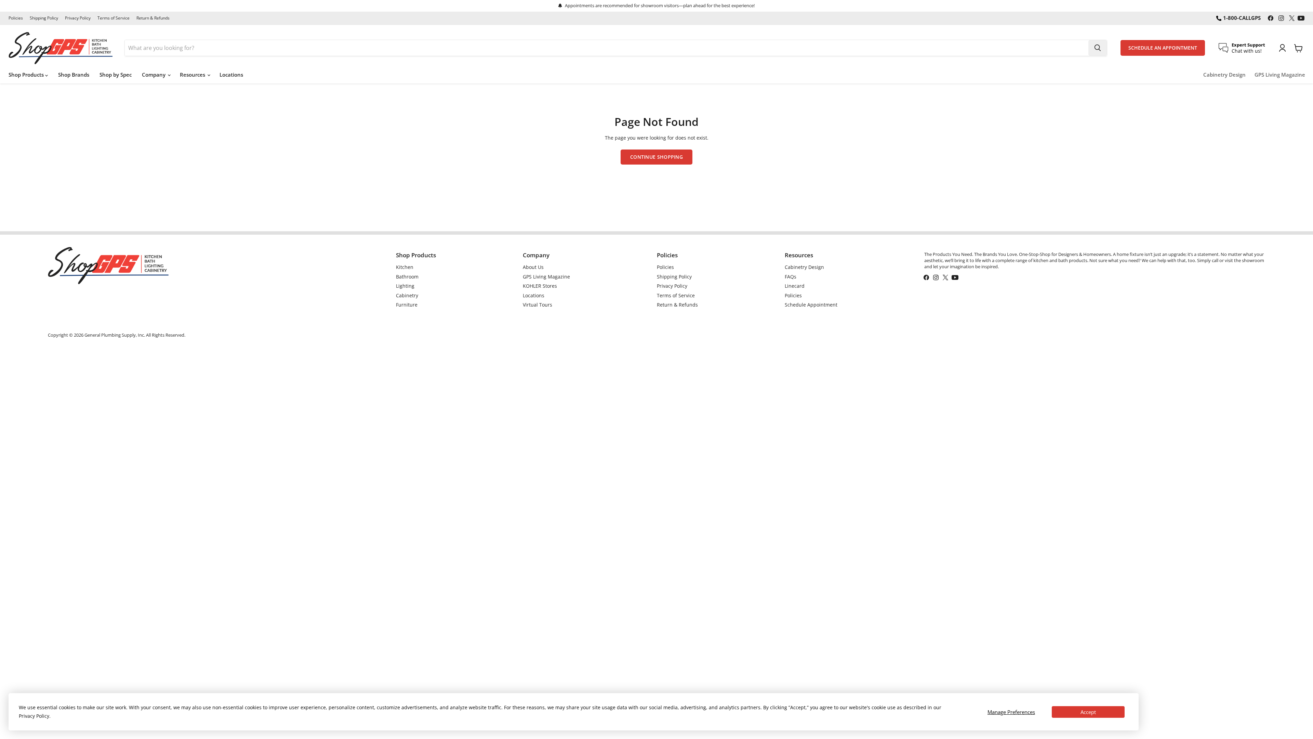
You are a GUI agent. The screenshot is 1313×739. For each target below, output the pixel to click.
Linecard (795, 286)
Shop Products (27, 74)
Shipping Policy (44, 18)
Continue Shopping (656, 157)
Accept (1088, 712)
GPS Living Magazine (1280, 75)
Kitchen (404, 267)
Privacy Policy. (35, 716)
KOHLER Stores (540, 286)
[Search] (1097, 48)
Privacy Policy (78, 18)
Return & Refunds (153, 18)
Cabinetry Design (1224, 75)
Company (154, 74)
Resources (193, 74)
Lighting (405, 286)
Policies (16, 18)
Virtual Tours (537, 304)
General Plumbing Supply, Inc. (114, 335)
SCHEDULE (1162, 48)
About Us (533, 267)
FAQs (790, 276)
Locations (231, 74)
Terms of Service (113, 18)
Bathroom (407, 276)
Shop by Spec (116, 74)
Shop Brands (73, 74)
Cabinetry (407, 295)
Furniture (406, 304)
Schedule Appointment (811, 304)
